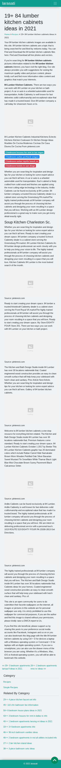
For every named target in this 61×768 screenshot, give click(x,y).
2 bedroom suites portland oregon (22, 157)
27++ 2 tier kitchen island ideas (17, 743)
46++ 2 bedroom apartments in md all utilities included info (30, 737)
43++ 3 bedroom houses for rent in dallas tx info (25, 716)
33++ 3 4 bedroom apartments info (19, 726)
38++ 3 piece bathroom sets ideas (19, 748)
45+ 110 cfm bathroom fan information (20, 705)
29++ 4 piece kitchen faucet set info (19, 699)
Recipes (7, 682)
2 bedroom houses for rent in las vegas (25, 152)
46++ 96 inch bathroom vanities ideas (20, 732)
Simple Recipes (10, 687)
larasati (8, 3)
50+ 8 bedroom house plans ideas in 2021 (22, 710)
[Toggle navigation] (55, 3)
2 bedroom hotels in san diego (20, 166)
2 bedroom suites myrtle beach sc (22, 161)
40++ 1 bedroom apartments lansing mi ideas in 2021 (27, 721)
